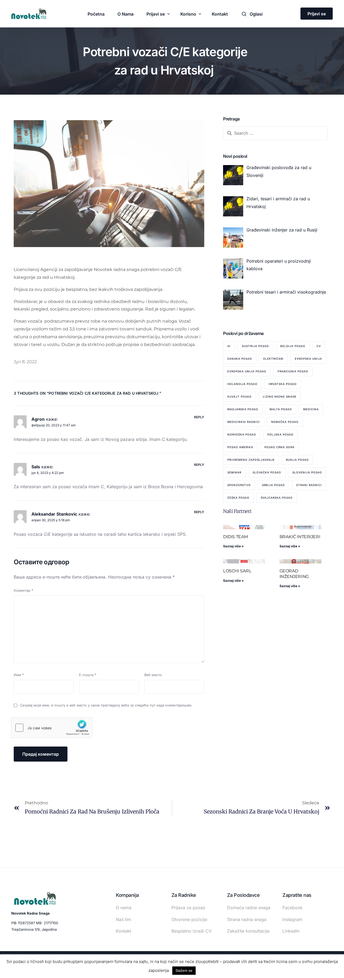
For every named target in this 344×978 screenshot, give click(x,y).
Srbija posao (273, 485)
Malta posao (281, 409)
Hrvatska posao (283, 384)
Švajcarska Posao (277, 497)
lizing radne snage (279, 396)
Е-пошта (87, 675)
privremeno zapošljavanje (251, 459)
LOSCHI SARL (237, 570)
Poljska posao (280, 434)
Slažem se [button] (183, 970)
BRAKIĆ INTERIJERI (300, 536)
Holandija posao (242, 384)
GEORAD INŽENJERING (294, 573)
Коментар (23, 590)
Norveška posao (241, 434)
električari (273, 358)
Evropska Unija (308, 358)
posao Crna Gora (279, 447)
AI (229, 346)
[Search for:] (275, 133)
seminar (234, 472)
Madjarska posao (242, 409)
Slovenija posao (307, 472)
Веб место (153, 675)
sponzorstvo (239, 485)
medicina (311, 409)
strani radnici (309, 485)
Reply (199, 417)
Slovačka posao (267, 472)
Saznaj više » (233, 546)
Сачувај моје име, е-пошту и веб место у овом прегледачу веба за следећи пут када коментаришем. (106, 705)
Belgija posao (292, 346)
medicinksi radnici (243, 421)
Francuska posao (293, 371)
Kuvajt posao (239, 396)
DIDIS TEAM (235, 536)
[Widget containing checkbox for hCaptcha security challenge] (51, 728)
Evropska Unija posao (246, 371)
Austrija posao (255, 346)
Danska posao (239, 358)
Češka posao (238, 497)
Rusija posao (297, 459)
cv (319, 346)
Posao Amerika (240, 447)
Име (19, 675)
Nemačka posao (285, 421)
